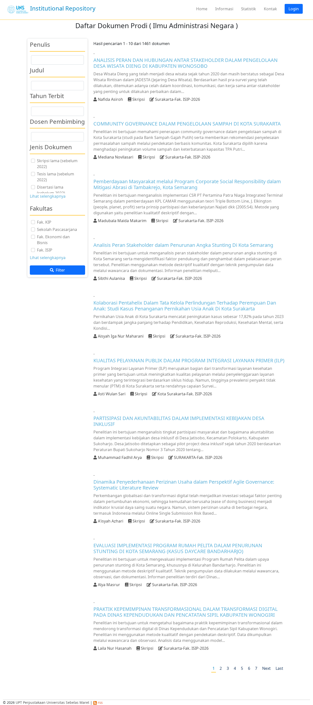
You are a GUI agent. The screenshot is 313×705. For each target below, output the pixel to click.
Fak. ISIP (44, 250)
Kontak (270, 8)
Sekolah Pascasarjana (57, 229)
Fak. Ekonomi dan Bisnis (53, 239)
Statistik (248, 8)
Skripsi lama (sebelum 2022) (57, 163)
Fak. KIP (44, 222)
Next (266, 668)
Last (279, 668)
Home (201, 8)
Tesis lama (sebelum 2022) (55, 176)
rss (100, 702)
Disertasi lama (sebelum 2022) (51, 190)
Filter (60, 270)
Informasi (224, 8)
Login (294, 8)
